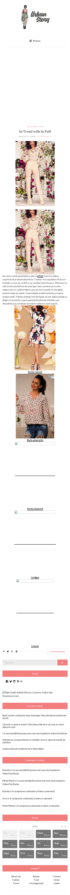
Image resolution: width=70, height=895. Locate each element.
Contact (57, 876)
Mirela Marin (8, 780)
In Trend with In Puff (35, 131)
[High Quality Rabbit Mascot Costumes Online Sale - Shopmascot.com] (35, 694)
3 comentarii (44, 136)
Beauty (36, 876)
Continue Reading (57, 651)
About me (16, 876)
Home (57, 880)
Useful (57, 883)
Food (36, 880)
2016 (35, 826)
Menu (36, 40)
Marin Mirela (8, 806)
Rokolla (6, 770)
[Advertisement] (35, 83)
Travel (16, 883)
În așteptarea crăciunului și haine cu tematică (33, 791)
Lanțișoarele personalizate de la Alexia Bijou (23, 748)
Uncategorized (35, 126)
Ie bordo (35, 646)
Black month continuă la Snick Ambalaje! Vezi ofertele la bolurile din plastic (34, 716)
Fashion (16, 880)
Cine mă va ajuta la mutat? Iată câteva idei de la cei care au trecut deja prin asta (33, 725)
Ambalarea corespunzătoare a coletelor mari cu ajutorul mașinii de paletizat (33, 741)
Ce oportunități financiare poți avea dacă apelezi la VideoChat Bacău (34, 733)
